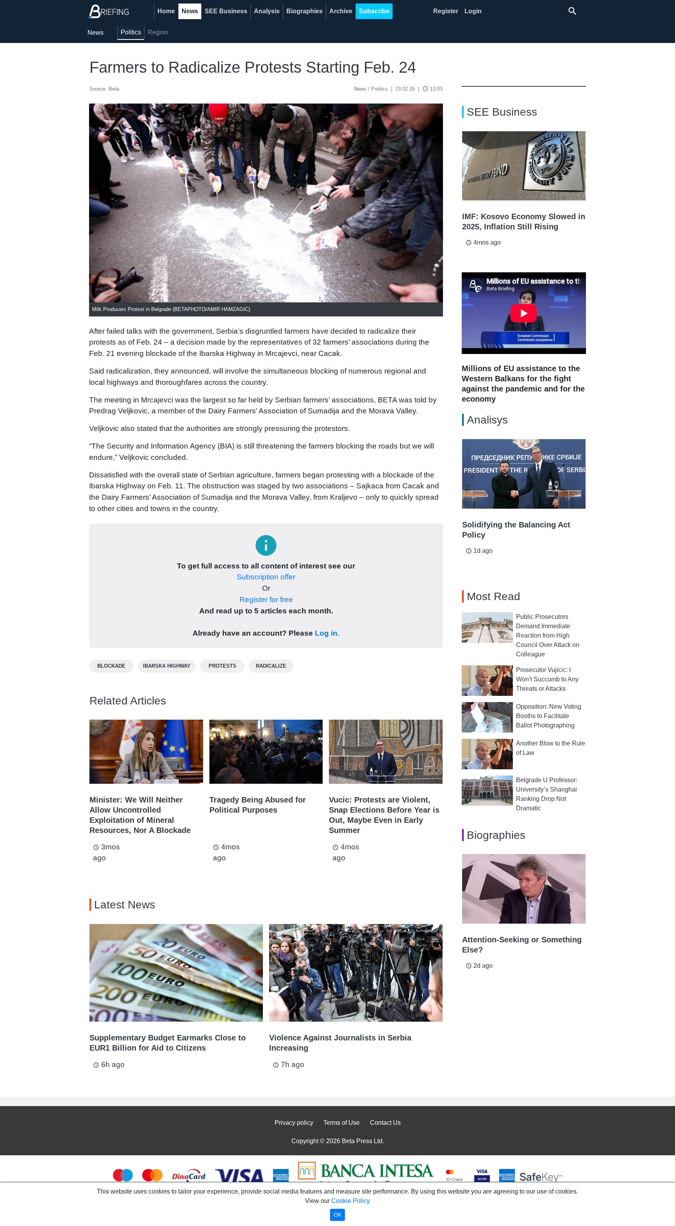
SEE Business (226, 11)
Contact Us (385, 1122)
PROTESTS (222, 666)
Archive (340, 11)
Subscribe (374, 11)
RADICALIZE (271, 666)
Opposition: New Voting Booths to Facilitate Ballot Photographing (548, 716)
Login (473, 11)
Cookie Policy (350, 1200)
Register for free (266, 599)
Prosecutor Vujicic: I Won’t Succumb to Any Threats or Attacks (547, 679)
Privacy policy (294, 1122)
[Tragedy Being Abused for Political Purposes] (266, 751)
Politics (131, 32)
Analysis (267, 11)
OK (337, 1215)
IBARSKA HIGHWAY (167, 666)
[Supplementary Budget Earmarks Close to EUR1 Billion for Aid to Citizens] (176, 973)
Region (158, 32)
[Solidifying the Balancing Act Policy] (524, 474)
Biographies (304, 11)
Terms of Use (341, 1122)
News (190, 11)
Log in (326, 633)
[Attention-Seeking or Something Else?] (524, 889)
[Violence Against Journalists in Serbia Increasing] (356, 973)
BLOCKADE (111, 666)
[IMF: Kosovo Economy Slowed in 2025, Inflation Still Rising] (524, 166)
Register (445, 11)
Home (166, 11)
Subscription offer (266, 577)
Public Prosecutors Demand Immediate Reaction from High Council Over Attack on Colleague (547, 635)
